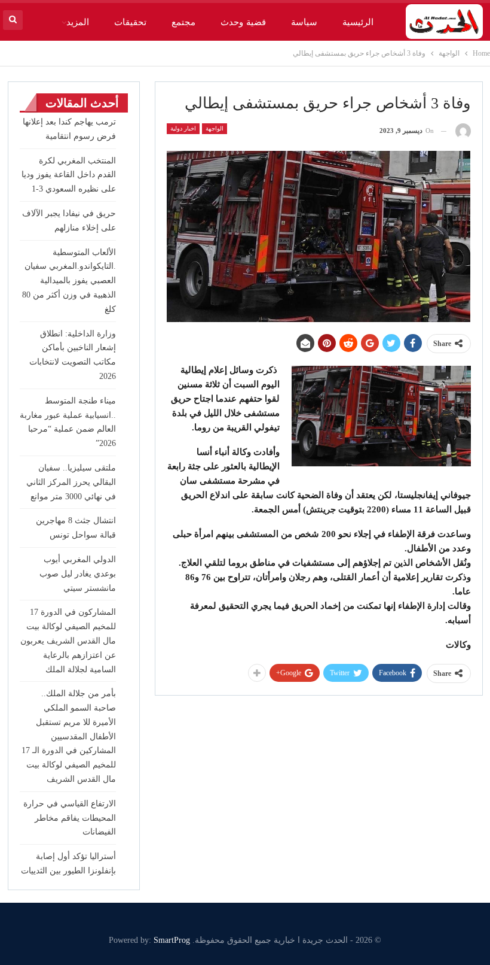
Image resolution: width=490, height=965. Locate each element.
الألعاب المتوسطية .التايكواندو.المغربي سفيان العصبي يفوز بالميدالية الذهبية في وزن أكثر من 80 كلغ (69, 281)
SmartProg (172, 940)
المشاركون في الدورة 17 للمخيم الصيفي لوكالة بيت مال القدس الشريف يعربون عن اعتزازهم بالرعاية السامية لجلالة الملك (68, 640)
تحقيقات (130, 22)
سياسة (304, 22)
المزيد (77, 22)
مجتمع (183, 22)
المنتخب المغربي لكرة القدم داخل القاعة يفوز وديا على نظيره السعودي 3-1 (69, 175)
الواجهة (214, 128)
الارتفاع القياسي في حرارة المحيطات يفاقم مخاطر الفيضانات (69, 818)
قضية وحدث (242, 22)
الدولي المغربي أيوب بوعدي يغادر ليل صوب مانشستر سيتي (77, 574)
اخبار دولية (183, 128)
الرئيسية (357, 22)
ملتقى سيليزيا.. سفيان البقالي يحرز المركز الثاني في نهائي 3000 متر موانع (71, 482)
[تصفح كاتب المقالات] (463, 131)
